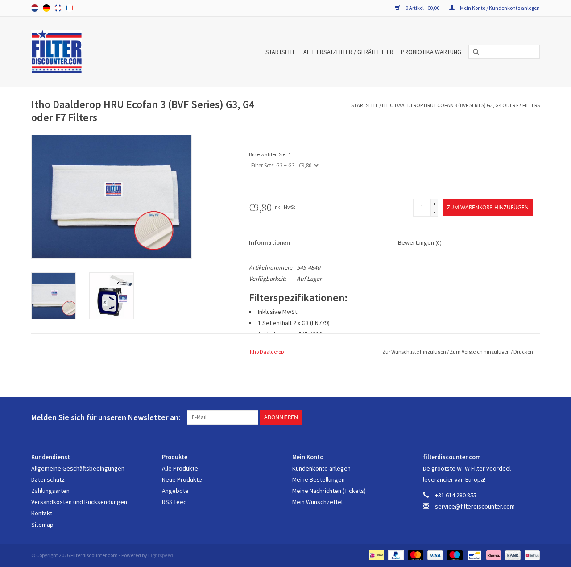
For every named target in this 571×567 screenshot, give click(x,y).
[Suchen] (472, 52)
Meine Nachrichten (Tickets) (329, 491)
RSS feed (174, 502)
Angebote (175, 491)
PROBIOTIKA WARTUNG (431, 52)
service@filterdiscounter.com (475, 506)
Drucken (523, 351)
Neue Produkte (182, 479)
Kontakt (41, 513)
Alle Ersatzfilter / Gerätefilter (348, 52)
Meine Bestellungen (318, 479)
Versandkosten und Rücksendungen (79, 502)
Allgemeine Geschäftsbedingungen (77, 468)
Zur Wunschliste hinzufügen (414, 351)
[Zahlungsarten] (375, 554)
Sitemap (42, 525)
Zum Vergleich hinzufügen (480, 351)
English (58, 8)
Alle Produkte (180, 468)
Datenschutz (48, 479)
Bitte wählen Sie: (269, 154)
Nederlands (34, 8)
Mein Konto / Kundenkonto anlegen (499, 7)
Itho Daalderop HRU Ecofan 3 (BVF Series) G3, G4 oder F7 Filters (461, 105)
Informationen (269, 242)
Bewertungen (420, 242)
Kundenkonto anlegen (321, 468)
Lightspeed (160, 555)
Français (69, 8)
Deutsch (46, 8)
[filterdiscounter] (70, 51)
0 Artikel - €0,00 (422, 7)
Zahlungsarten (50, 491)
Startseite (280, 52)
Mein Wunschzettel (317, 502)
